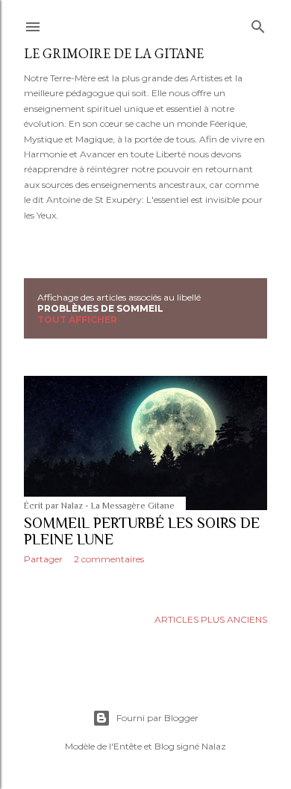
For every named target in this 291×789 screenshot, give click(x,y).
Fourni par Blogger (157, 717)
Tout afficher (77, 319)
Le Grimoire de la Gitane (114, 53)
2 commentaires (109, 559)
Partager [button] (43, 559)
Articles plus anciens (210, 619)
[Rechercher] (258, 23)
